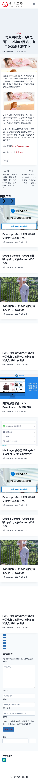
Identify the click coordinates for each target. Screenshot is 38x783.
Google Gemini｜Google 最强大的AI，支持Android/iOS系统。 (18, 259)
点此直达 (19, 152)
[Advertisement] (19, 20)
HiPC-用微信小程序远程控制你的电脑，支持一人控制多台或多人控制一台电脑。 (18, 357)
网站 (5, 717)
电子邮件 (7, 708)
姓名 (5, 699)
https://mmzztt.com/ (20, 146)
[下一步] (11, 201)
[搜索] (32, 741)
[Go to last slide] (4, 201)
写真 (6, 161)
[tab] (4, 634)
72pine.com (9, 51)
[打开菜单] (34, 4)
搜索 (4, 737)
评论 (5, 690)
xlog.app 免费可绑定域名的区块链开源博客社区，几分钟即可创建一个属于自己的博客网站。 (9, 179)
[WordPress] (4, 760)
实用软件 (18, 33)
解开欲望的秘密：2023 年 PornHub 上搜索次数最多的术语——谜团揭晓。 (28, 178)
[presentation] (19, 217)
